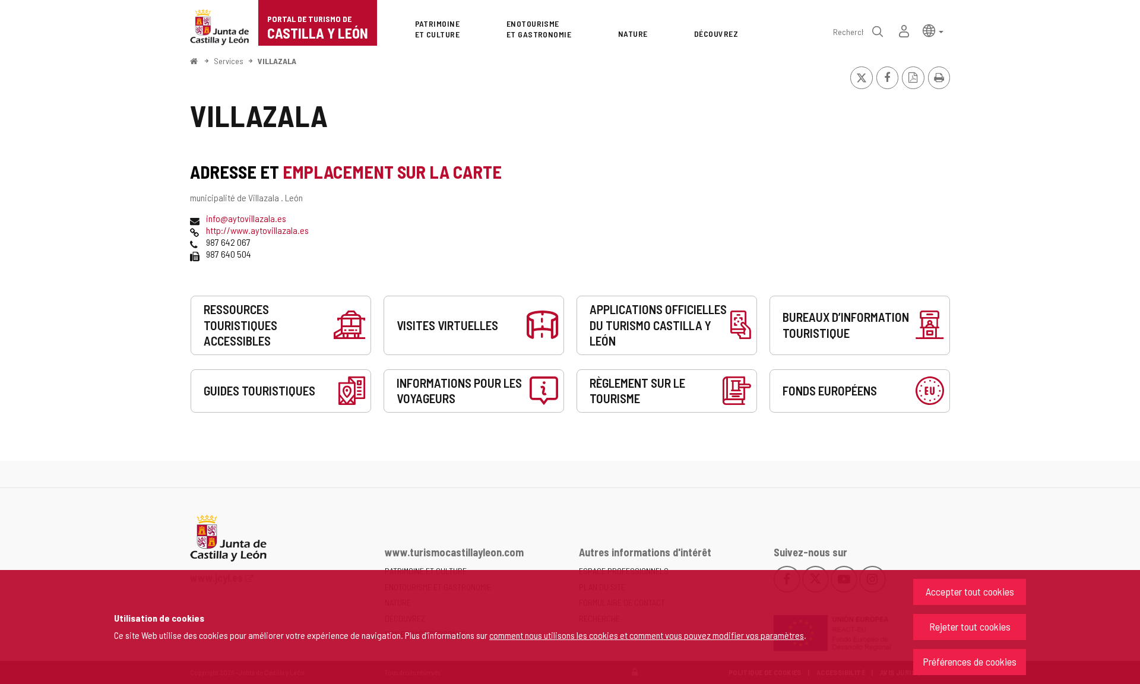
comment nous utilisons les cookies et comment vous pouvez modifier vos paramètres (646, 635)
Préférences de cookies (969, 661)
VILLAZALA (277, 61)
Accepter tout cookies (970, 591)
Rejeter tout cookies (970, 626)
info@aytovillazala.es (246, 218)
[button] (933, 30)
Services (228, 61)
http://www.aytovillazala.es (257, 230)
